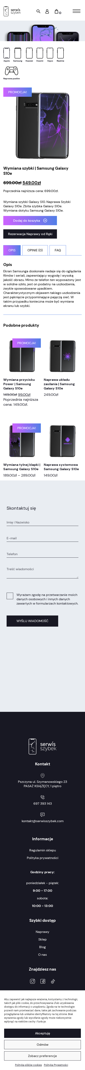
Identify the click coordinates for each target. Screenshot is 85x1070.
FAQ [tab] (58, 250)
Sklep (42, 939)
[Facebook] (42, 982)
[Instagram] (32, 981)
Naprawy (42, 932)
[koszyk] (56, 13)
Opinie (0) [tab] (35, 250)
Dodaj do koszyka (26, 220)
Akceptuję (42, 1033)
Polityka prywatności (42, 858)
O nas (42, 954)
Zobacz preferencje (42, 1056)
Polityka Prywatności (56, 1065)
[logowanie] (47, 12)
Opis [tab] (11, 250)
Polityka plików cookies (28, 1065)
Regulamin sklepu (42, 850)
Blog (42, 947)
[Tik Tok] (53, 982)
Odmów (42, 1045)
